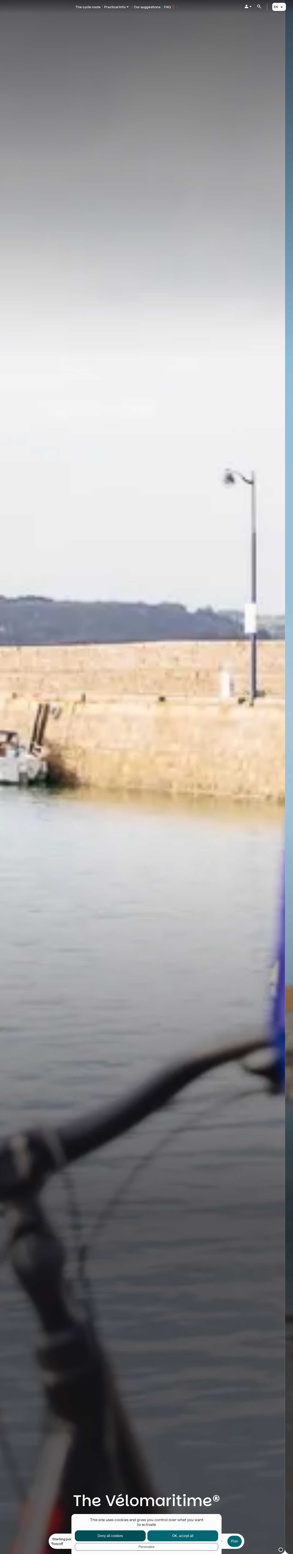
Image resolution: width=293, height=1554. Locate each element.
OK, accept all (182, 1536)
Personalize (146, 1546)
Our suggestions (147, 7)
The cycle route (88, 7)
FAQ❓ (169, 7)
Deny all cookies (110, 1536)
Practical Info (114, 7)
